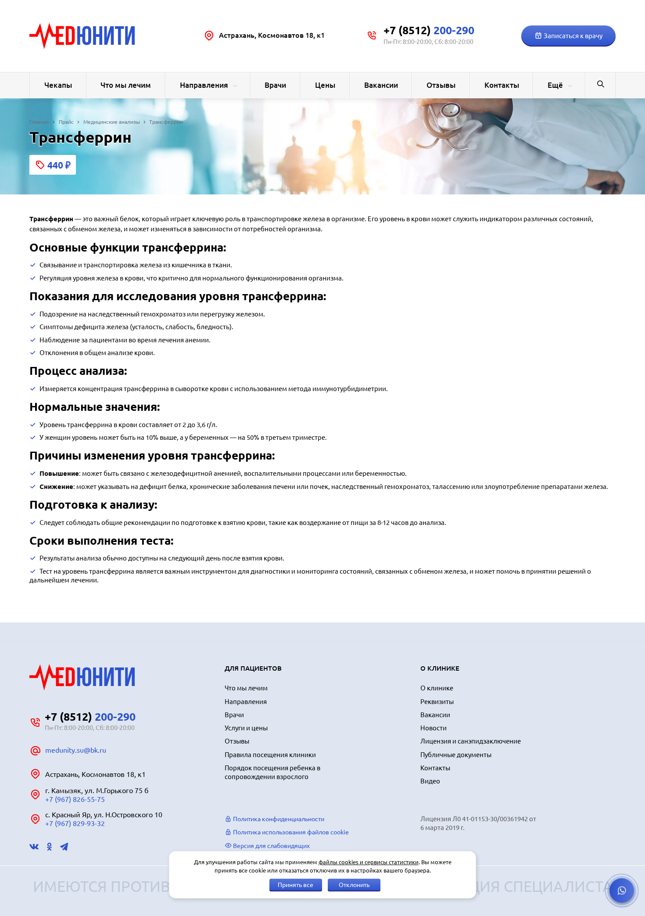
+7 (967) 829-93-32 (75, 823)
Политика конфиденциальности (278, 819)
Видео (430, 781)
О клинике (436, 688)
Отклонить (354, 884)
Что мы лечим (125, 85)
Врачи (275, 85)
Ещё (555, 85)
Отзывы (440, 85)
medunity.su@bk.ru (75, 750)
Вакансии (381, 85)
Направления (204, 85)
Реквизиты (437, 701)
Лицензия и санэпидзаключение (470, 741)
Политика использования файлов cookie (290, 832)
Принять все (295, 884)
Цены (325, 85)
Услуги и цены (246, 728)
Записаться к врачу (572, 36)
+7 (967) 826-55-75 (75, 799)
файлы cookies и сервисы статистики (369, 862)
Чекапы (58, 85)
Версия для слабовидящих (271, 845)
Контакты (501, 85)
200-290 (428, 30)
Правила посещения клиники (270, 754)
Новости (433, 728)
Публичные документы (455, 754)
